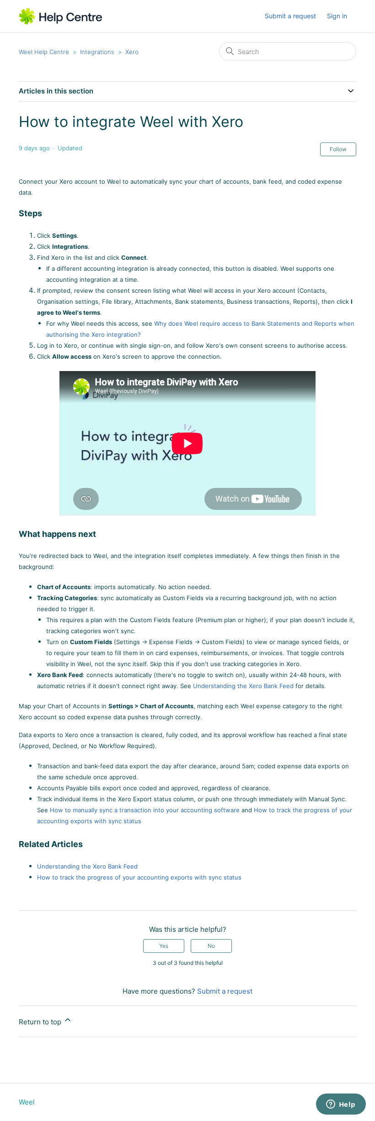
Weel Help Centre (44, 51)
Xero (132, 51)
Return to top (41, 1021)
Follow (338, 149)
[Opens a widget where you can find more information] (341, 1105)
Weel (27, 1102)
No (211, 945)
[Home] (60, 16)
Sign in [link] (337, 16)
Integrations (97, 51)
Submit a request (290, 16)
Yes (163, 945)
